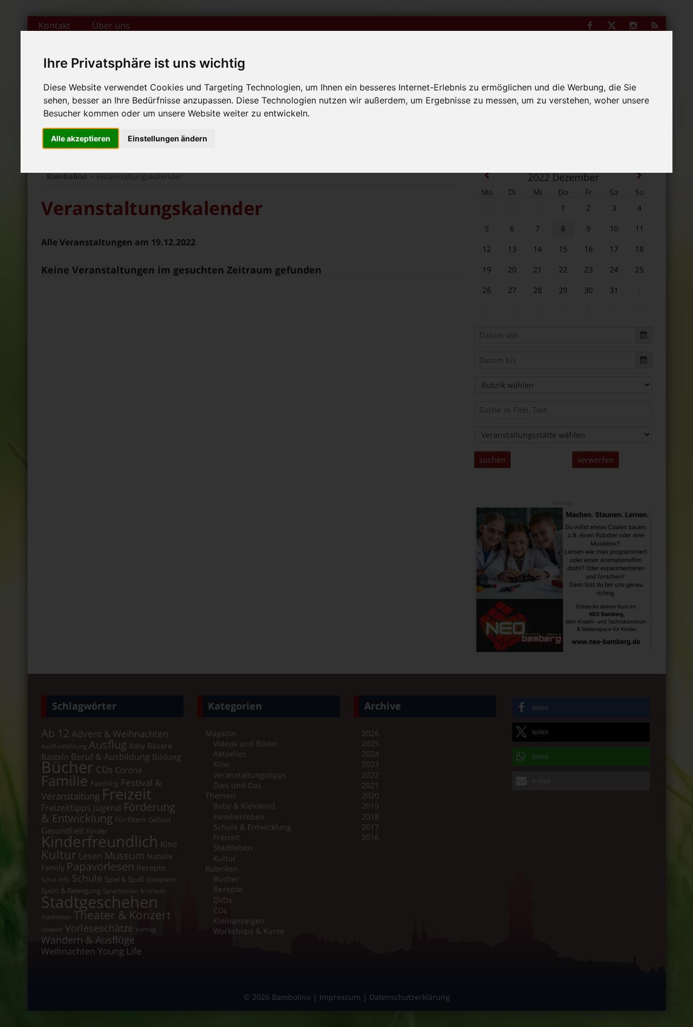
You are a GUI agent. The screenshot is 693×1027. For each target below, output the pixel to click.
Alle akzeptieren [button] (80, 138)
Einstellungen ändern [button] (167, 138)
